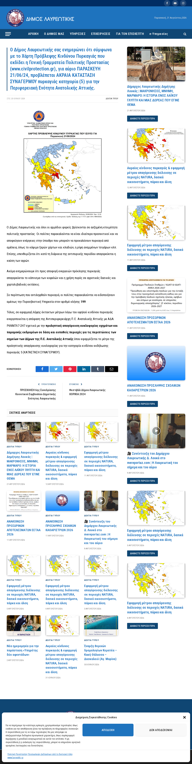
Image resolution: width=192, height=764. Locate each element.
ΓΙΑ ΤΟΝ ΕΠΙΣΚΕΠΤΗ (130, 34)
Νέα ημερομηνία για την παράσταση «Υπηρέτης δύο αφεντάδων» (23, 650)
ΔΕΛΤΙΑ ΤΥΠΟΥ (112, 98)
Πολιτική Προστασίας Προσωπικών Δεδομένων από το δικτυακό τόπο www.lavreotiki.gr (40, 756)
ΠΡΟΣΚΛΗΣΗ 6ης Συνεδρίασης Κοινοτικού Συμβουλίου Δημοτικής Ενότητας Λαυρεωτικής (35, 394)
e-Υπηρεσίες (158, 34)
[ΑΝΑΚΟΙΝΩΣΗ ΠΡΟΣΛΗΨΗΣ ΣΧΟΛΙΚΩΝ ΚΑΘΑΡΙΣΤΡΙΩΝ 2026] (63, 501)
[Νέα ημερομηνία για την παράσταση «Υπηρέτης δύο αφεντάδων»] (24, 625)
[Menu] (8, 34)
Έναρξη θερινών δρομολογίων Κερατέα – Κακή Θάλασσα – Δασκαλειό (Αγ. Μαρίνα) (100, 652)
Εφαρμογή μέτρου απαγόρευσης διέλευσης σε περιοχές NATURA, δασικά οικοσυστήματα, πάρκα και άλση (101, 461)
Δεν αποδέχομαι (160, 730)
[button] (184, 717)
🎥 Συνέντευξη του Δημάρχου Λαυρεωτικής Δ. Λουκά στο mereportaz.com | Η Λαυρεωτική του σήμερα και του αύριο (101, 532)
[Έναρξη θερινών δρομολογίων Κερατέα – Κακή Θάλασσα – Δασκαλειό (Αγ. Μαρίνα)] (101, 625)
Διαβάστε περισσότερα (142, 118)
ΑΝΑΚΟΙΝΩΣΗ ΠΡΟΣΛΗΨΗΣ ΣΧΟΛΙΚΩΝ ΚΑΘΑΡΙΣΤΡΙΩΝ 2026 (61, 526)
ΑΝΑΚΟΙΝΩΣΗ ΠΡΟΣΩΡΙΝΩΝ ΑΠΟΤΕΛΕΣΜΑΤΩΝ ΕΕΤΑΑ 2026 (23, 528)
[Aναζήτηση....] (184, 34)
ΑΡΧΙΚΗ (33, 34)
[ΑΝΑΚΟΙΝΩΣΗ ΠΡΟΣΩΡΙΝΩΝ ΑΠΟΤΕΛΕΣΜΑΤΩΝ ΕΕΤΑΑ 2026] (24, 501)
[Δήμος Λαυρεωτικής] (41, 18)
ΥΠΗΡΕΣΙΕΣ (78, 34)
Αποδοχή (108, 730)
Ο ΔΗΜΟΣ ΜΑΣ (54, 34)
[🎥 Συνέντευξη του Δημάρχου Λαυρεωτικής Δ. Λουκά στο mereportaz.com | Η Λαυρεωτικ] (101, 501)
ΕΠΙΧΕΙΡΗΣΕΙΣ (100, 34)
